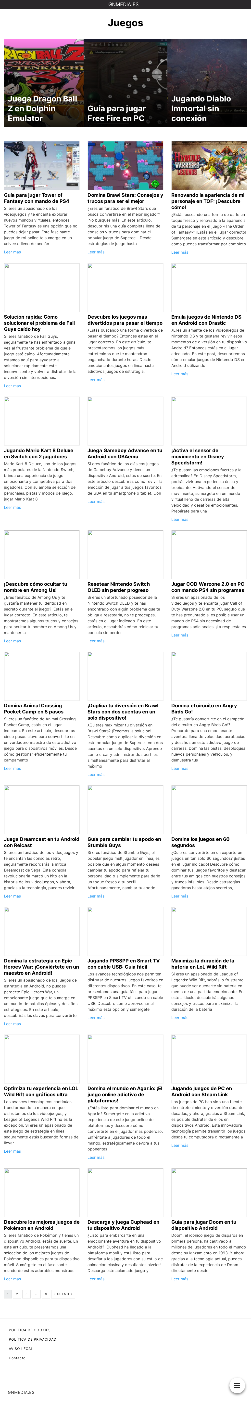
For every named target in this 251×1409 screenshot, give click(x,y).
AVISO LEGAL (21, 1349)
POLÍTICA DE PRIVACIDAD (32, 1339)
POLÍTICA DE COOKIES (30, 1330)
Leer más (12, 251)
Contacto (17, 1358)
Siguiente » (63, 1294)
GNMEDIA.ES (123, 4)
